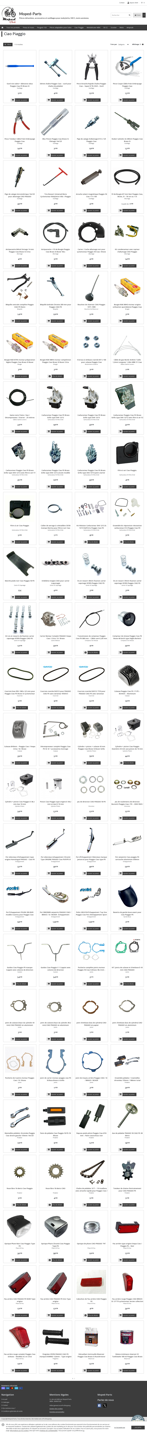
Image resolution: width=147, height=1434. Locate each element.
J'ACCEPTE (138, 1427)
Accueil (4, 1399)
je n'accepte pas (119, 1427)
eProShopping (46, 1419)
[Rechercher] (129, 15)
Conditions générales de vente (12, 1411)
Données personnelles (56, 1412)
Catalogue (5, 1402)
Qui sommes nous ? (8, 1408)
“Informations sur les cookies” (19, 1431)
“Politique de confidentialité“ (48, 1431)
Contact (121, 3)
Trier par (113, 44)
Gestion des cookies (56, 1409)
